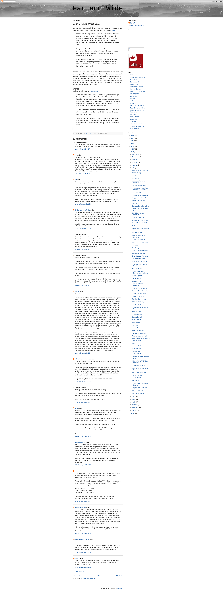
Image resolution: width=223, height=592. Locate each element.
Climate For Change (136, 86)
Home (98, 575)
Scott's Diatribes (135, 116)
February (135, 407)
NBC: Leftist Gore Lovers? (140, 372)
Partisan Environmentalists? (140, 336)
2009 (132, 146)
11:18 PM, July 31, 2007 (82, 149)
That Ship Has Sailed (138, 200)
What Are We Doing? (138, 302)
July (133, 168)
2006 (132, 413)
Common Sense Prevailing (140, 206)
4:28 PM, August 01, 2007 (83, 436)
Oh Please (135, 245)
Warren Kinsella (135, 128)
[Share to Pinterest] (106, 133)
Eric (75, 179)
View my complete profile (136, 25)
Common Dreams (135, 89)
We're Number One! (138, 330)
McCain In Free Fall (138, 281)
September (135, 162)
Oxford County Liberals (82, 359)
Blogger (119, 588)
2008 (132, 149)
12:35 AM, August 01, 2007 (83, 228)
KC (75, 155)
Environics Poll (136, 311)
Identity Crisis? (136, 378)
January (135, 410)
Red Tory (133, 114)
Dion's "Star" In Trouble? (139, 223)
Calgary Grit (134, 84)
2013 (132, 135)
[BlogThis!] (101, 133)
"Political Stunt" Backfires (140, 195)
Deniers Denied (137, 317)
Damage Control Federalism (140, 346)
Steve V (77, 558)
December (135, 154)
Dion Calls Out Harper (139, 333)
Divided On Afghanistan (139, 288)
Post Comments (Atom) (88, 578)
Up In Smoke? (136, 192)
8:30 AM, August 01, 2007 (83, 285)
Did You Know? (137, 278)
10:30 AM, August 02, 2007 (83, 567)
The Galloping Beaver (137, 126)
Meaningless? (136, 348)
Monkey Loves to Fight (82, 210)
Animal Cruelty (136, 173)
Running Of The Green (139, 293)
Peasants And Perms (138, 259)
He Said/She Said (137, 354)
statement (94, 91)
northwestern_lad (80, 442)
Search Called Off (137, 390)
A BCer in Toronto (135, 75)
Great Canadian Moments (140, 242)
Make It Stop (136, 328)
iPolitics (132, 101)
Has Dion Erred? (137, 268)
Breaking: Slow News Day (140, 291)
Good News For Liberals (139, 261)
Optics (134, 175)
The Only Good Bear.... (139, 299)
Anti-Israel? (135, 203)
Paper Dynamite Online (137, 108)
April (133, 402)
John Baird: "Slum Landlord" (140, 220)
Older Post (119, 575)
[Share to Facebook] (104, 133)
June (134, 396)
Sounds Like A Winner (139, 185)
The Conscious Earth (136, 124)
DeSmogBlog (134, 93)
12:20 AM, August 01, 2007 (83, 204)
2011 (132, 141)
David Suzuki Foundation (138, 91)
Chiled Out (135, 178)
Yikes (133, 225)
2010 (132, 143)
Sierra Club (133, 121)
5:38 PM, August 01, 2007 (83, 501)
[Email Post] (94, 133)
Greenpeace (134, 96)
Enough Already (137, 375)
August (134, 165)
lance (76, 408)
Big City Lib (133, 79)
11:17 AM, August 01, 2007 (83, 353)
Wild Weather (136, 322)
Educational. (136, 380)
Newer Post (76, 575)
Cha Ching (135, 248)
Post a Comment (80, 571)
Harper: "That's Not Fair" (139, 388)
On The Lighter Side (138, 217)
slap (113, 30)
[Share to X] (102, 133)
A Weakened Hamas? (138, 253)
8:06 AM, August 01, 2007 (83, 249)
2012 (132, 138)
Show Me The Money (138, 393)
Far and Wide (98, 8)
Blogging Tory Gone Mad (139, 198)
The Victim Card (137, 232)
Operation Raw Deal (138, 365)
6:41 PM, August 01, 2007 (83, 533)
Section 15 (133, 119)
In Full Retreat (136, 319)
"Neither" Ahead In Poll (139, 240)
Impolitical (133, 98)
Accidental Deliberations (137, 77)
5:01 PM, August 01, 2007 (83, 465)
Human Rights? (137, 275)
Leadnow (133, 103)
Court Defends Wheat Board (140, 170)
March (134, 404)
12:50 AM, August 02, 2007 (83, 552)
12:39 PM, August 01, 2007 (83, 381)
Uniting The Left (137, 304)
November (135, 157)
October (134, 159)
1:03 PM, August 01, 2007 (83, 402)
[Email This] (99, 133)
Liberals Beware (137, 314)
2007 (132, 152)
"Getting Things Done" (139, 296)
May (133, 399)
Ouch (133, 343)
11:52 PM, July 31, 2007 (82, 173)
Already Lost (136, 351)
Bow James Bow (135, 82)
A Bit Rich (135, 325)
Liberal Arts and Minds (137, 105)
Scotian (77, 291)
